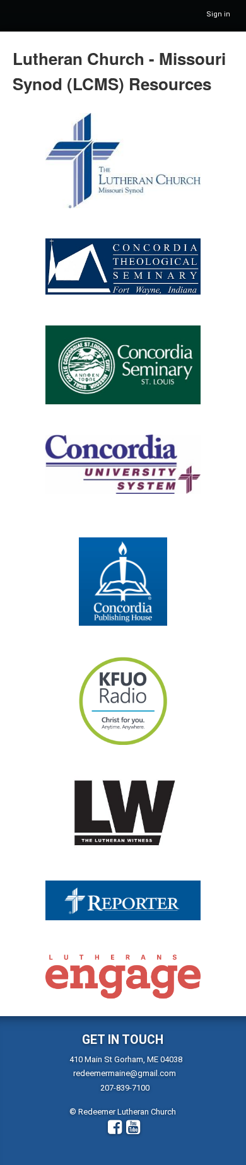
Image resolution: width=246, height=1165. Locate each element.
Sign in (218, 14)
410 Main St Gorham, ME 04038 (125, 1059)
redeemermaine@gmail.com (124, 1073)
